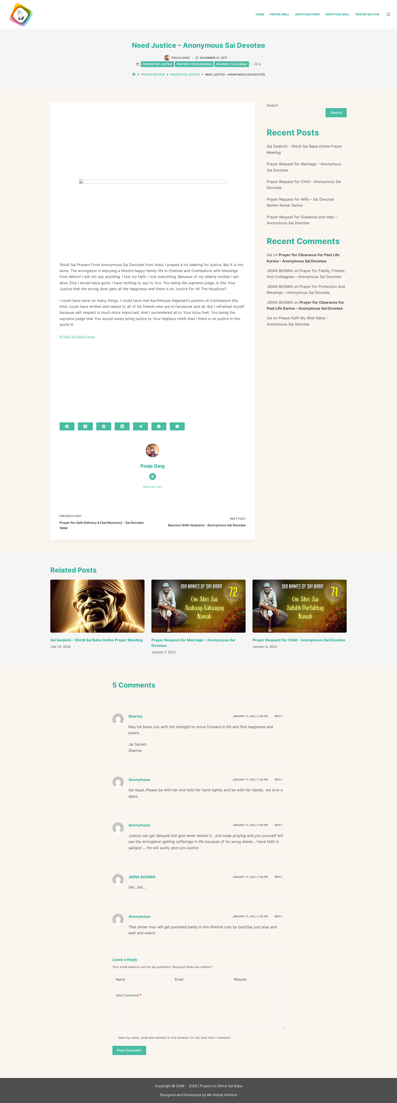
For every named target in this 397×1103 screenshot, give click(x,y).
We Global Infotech (222, 1095)
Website (240, 979)
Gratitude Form (307, 14)
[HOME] (134, 74)
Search (272, 105)
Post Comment (129, 1050)
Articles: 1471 (152, 486)
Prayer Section (367, 14)
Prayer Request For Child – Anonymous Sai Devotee (298, 640)
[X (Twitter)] (85, 426)
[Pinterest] (103, 426)
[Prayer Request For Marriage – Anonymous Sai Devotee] (198, 606)
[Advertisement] (153, 145)
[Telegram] (140, 426)
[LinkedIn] (122, 426)
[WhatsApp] (158, 426)
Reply (278, 716)
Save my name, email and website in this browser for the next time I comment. (174, 1037)
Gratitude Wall (337, 14)
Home (260, 14)
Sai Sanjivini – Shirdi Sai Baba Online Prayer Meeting (96, 640)
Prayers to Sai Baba (231, 64)
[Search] (388, 14)
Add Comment (129, 995)
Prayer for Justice (157, 64)
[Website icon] (152, 476)
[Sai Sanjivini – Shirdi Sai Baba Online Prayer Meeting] (97, 606)
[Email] (177, 426)
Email (179, 979)
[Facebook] (67, 426)
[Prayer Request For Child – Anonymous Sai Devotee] (299, 606)
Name (120, 979)
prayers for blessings (194, 64)
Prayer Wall (279, 14)
